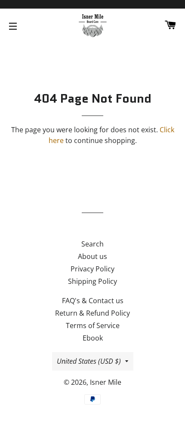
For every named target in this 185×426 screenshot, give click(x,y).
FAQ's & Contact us (92, 300)
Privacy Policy (92, 269)
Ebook (93, 338)
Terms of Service (93, 325)
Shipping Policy (92, 281)
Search (92, 244)
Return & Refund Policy (92, 313)
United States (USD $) (89, 361)
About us (92, 256)
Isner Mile (105, 382)
